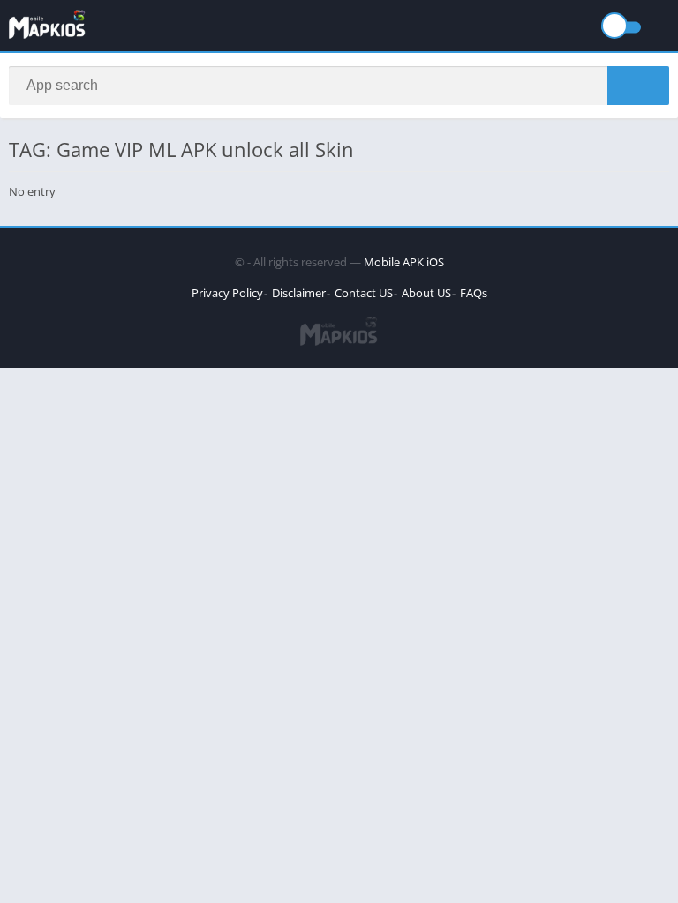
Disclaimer (299, 293)
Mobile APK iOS (404, 262)
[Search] (638, 85)
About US (426, 293)
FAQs (473, 293)
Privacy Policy (227, 293)
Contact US (364, 293)
